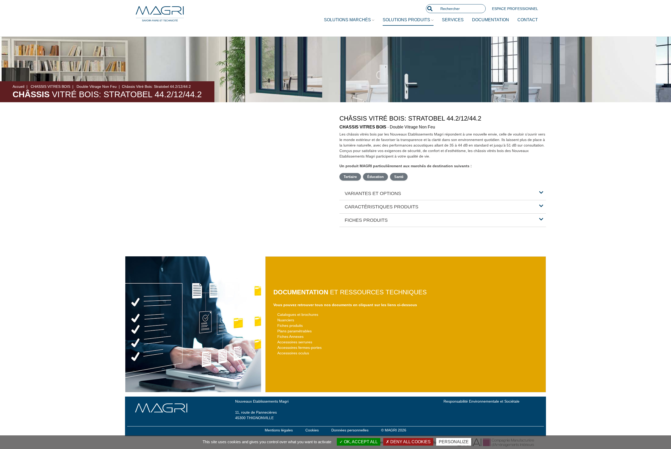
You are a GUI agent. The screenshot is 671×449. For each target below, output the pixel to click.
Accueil (18, 86)
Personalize (454, 442)
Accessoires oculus (293, 353)
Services (453, 20)
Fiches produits (290, 325)
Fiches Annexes (290, 336)
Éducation (375, 177)
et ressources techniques (350, 292)
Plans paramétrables (294, 331)
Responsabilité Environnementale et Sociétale (481, 401)
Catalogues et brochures (297, 314)
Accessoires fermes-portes (299, 347)
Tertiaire (350, 177)
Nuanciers (285, 320)
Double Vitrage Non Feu (97, 86)
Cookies (312, 430)
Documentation (490, 20)
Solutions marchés (348, 20)
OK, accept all (360, 442)
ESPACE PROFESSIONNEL (515, 9)
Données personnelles (350, 430)
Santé (398, 177)
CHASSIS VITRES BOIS (50, 86)
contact (527, 20)
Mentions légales (279, 430)
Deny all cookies (410, 442)
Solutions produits (407, 20)
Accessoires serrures (294, 342)
